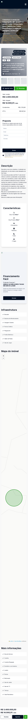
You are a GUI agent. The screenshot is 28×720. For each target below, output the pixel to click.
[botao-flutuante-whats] (25, 717)
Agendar (17, 717)
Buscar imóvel (6, 33)
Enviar (14, 150)
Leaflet (11, 641)
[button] (3, 356)
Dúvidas (6, 717)
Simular (14, 298)
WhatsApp (22, 88)
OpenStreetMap (17, 641)
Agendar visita (9, 88)
